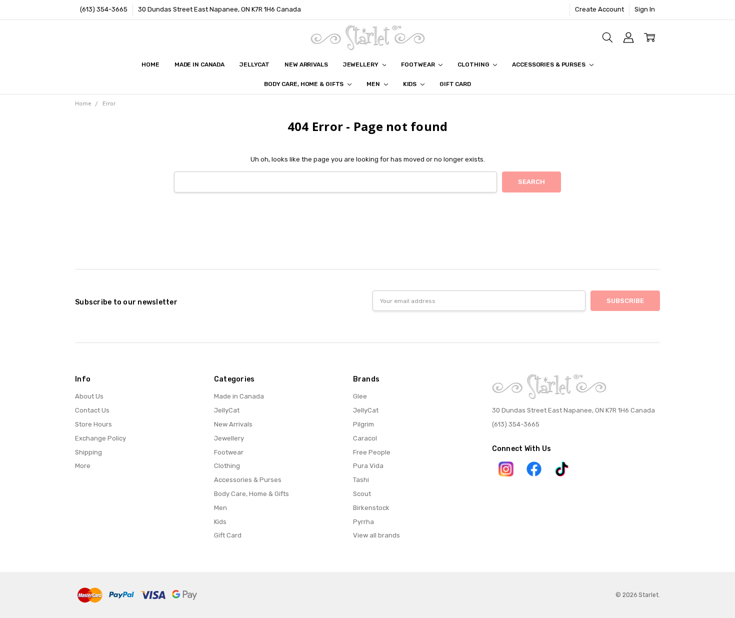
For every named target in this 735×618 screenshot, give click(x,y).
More (82, 466)
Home (151, 64)
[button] (506, 469)
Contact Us (92, 410)
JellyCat (255, 64)
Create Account (599, 9)
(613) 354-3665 (104, 9)
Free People (371, 452)
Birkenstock (371, 508)
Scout (362, 494)
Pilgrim (363, 424)
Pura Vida (368, 466)
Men (374, 84)
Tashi (361, 480)
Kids (410, 84)
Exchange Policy (100, 438)
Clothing (474, 64)
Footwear (418, 64)
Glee (360, 396)
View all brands (376, 535)
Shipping (88, 452)
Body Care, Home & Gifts (304, 84)
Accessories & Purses (549, 64)
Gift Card (455, 84)
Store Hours (93, 424)
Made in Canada (199, 64)
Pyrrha (363, 522)
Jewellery (361, 64)
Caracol (365, 438)
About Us (89, 396)
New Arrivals (306, 64)
